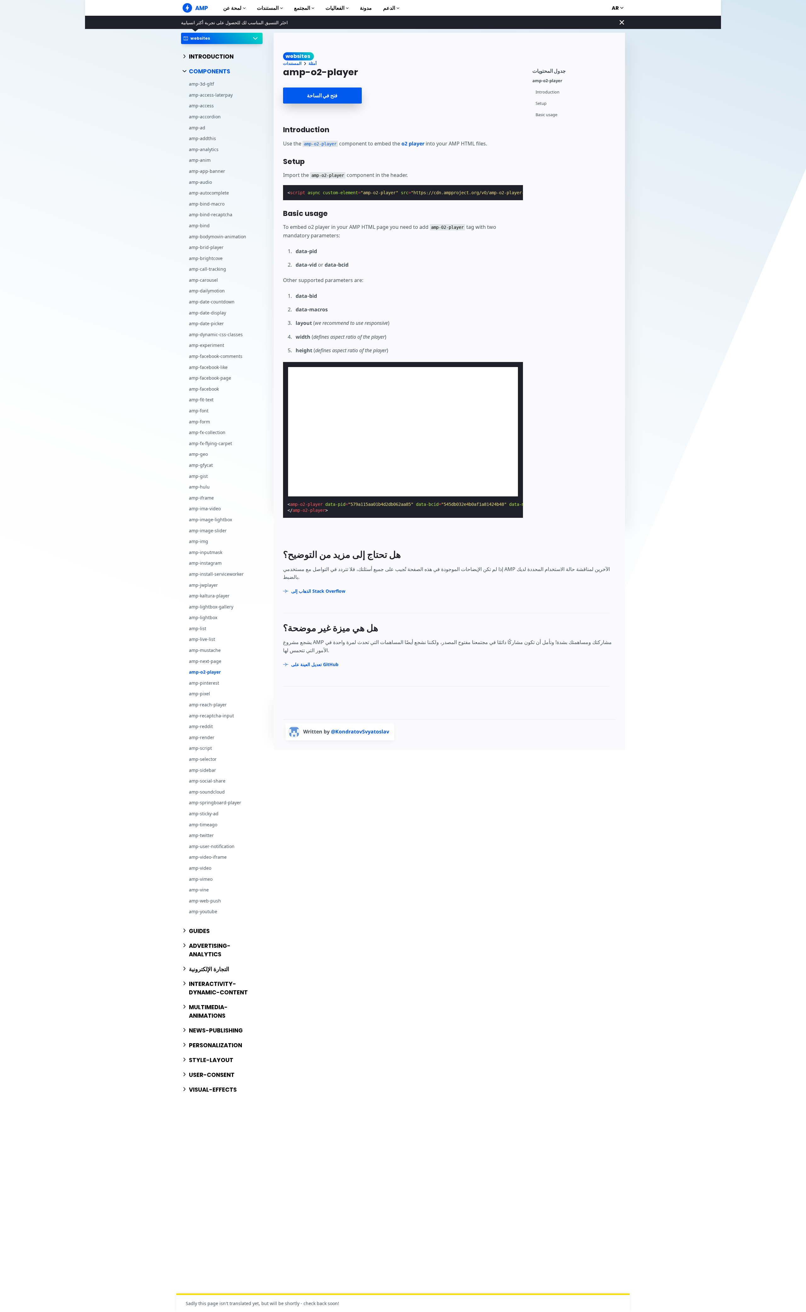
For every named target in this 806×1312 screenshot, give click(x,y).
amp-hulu (199, 487)
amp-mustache (205, 650)
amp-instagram (205, 563)
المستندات (268, 8)
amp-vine (199, 890)
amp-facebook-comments (215, 356)
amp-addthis (202, 139)
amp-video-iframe (208, 857)
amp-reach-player (208, 705)
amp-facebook (204, 389)
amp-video (200, 868)
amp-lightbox (203, 618)
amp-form (199, 422)
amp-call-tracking (207, 269)
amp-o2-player (205, 672)
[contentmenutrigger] (575, 70)
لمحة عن (232, 8)
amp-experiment (206, 345)
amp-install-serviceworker (216, 574)
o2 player (412, 143)
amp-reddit (201, 727)
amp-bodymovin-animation (217, 237)
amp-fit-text (201, 400)
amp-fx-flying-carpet (210, 443)
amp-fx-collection (207, 433)
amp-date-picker (206, 324)
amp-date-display (207, 313)
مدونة (366, 8)
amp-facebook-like (208, 367)
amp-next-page (205, 661)
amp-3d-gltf (201, 84)
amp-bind (199, 226)
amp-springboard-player (215, 803)
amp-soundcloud (207, 792)
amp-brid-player (206, 248)
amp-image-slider (208, 531)
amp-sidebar (202, 770)
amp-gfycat (201, 465)
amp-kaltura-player (209, 596)
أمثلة (313, 63)
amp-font (198, 411)
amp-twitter (201, 836)
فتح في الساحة (322, 95)
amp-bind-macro (206, 204)
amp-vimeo (201, 879)
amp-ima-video (205, 509)
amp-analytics (204, 149)
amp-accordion (205, 117)
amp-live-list (202, 639)
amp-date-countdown (212, 302)
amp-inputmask (205, 552)
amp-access (201, 106)
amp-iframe (201, 498)
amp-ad (197, 128)
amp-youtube (203, 912)
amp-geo (198, 454)
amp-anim (200, 160)
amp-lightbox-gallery (211, 607)
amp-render (201, 737)
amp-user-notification (212, 846)
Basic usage (546, 114)
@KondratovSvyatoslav (360, 731)
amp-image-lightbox (210, 520)
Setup (541, 103)
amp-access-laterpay (211, 95)
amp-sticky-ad (204, 814)
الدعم (389, 8)
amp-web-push (205, 901)
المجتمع (302, 8)
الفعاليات (335, 8)
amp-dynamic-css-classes (216, 334)
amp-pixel (199, 694)
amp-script (200, 748)
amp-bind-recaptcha (210, 215)
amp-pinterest (204, 683)
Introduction (547, 92)
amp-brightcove (206, 258)
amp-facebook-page (210, 378)
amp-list (197, 628)
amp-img (198, 542)
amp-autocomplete (209, 193)
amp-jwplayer (203, 585)
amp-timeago (203, 825)
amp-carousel (203, 280)
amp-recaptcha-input (211, 716)
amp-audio (200, 182)
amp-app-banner (207, 171)
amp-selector (203, 759)
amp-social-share (207, 781)
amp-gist (198, 476)
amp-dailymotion (207, 291)
